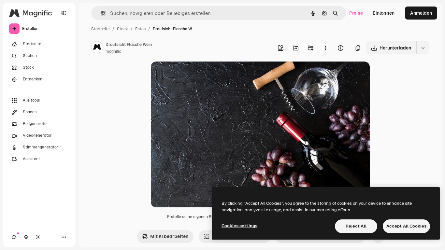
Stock (122, 29)
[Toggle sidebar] (64, 13)
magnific (113, 51)
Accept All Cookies (406, 226)
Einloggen (384, 13)
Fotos (140, 29)
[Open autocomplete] (100, 13)
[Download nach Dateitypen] (422, 47)
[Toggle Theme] (38, 237)
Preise (356, 13)
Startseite (100, 29)
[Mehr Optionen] (325, 47)
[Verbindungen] (14, 237)
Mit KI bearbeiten (169, 236)
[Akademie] (26, 237)
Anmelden (421, 13)
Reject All (356, 226)
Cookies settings (239, 226)
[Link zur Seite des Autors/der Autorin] (97, 48)
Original (192, 74)
